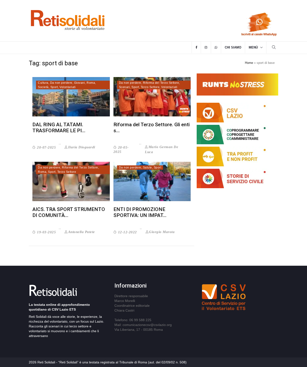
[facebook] (196, 48)
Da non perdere (61, 82)
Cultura (43, 82)
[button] (274, 48)
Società (43, 87)
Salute (147, 167)
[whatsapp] (216, 48)
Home (249, 63)
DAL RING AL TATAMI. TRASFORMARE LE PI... (58, 127)
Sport (54, 87)
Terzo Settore (150, 87)
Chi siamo (233, 47)
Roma (91, 82)
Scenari (124, 87)
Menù (253, 47)
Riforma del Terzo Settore (161, 82)
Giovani (79, 82)
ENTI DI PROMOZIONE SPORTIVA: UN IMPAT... (139, 212)
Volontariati (67, 87)
